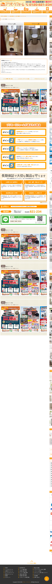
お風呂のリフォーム (16, 12)
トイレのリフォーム (5, 12)
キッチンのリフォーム (26, 12)
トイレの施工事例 (23, 569)
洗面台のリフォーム (37, 12)
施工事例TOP (22, 567)
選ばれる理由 (37, 567)
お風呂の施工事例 (23, 570)
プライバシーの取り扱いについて (40, 572)
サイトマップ (37, 574)
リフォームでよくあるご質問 (40, 569)
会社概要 (36, 575)
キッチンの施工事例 (24, 572)
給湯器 (47, 12)
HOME (6, 567)
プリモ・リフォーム (27, 582)
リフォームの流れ (37, 570)
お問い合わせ (37, 577)
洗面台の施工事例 (23, 574)
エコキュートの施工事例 (24, 577)
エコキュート (7, 577)
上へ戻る (46, 579)
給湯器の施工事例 (23, 575)
